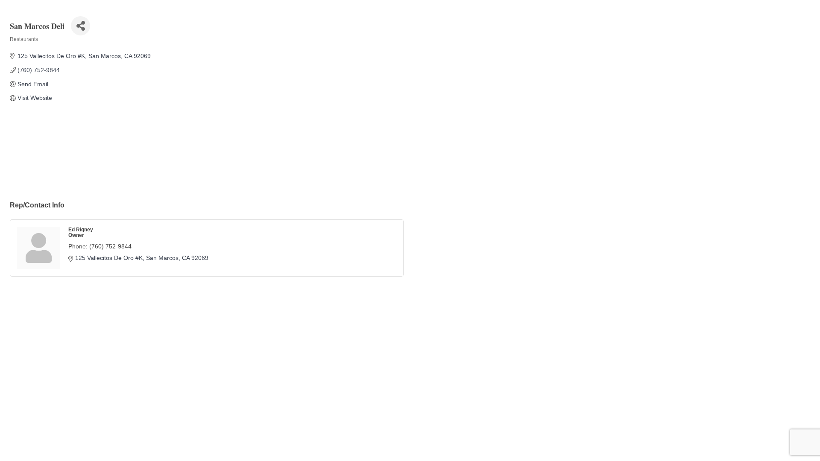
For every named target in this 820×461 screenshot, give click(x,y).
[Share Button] (80, 25)
